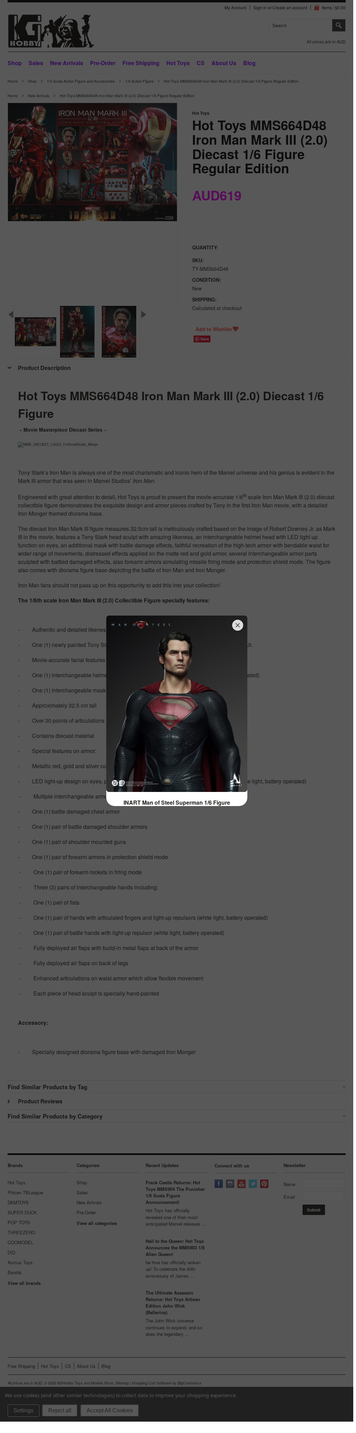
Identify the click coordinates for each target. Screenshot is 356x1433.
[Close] (237, 625)
